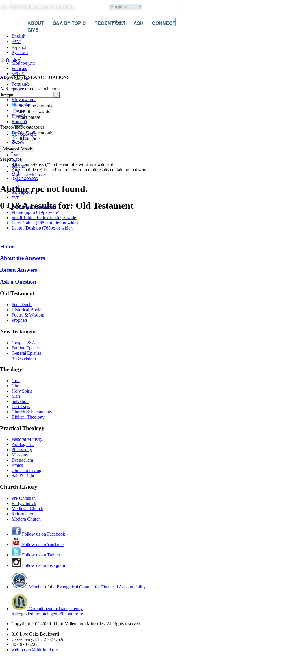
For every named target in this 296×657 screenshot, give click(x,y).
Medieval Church (27, 508)
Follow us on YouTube (42, 544)
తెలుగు (18, 142)
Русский (20, 52)
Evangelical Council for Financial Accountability (101, 586)
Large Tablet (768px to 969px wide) (45, 222)
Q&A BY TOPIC (69, 23)
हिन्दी (16, 89)
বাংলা (15, 197)
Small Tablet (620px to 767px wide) (44, 217)
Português (21, 84)
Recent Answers (18, 270)
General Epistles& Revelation (26, 356)
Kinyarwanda (24, 99)
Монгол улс (23, 63)
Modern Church (26, 519)
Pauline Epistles (26, 347)
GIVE (32, 29)
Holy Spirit (22, 390)
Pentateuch (22, 304)
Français (19, 68)
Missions (20, 454)
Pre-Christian (24, 498)
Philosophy (22, 449)
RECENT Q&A (109, 23)
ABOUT (35, 23)
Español (19, 47)
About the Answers (22, 258)
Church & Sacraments (32, 411)
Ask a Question (18, 282)
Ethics (17, 465)
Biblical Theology (28, 416)
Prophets (19, 320)
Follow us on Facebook (43, 534)
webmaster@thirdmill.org (35, 649)
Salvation (20, 401)
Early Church (24, 503)
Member (36, 586)
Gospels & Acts (26, 342)
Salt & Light (23, 475)
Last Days (21, 406)
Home (11, 60)
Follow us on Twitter (40, 554)
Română (19, 121)
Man (16, 396)
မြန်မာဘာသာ (25, 178)
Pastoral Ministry (27, 439)
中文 (16, 41)
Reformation (23, 513)
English (18, 36)
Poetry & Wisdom (28, 314)
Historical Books (27, 309)
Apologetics (23, 444)
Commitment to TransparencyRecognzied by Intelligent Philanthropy (47, 611)
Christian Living (26, 470)
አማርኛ (18, 73)
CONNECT (163, 23)
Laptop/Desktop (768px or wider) (42, 227)
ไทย (16, 154)
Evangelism (22, 460)
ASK (139, 23)
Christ (17, 385)
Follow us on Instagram (43, 565)
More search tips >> (30, 174)
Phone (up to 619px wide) (35, 212)
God (16, 380)
